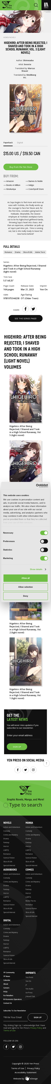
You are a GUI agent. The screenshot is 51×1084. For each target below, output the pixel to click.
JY (26, 985)
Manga (29, 822)
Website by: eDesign (25, 1078)
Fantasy (6, 842)
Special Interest (9, 865)
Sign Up (38, 1017)
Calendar (6, 980)
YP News (6, 976)
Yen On (28, 981)
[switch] (44, 541)
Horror (6, 846)
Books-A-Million (13, 185)
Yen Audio (29, 989)
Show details (36, 569)
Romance (8, 252)
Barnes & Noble (35, 181)
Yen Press (29, 977)
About (5, 984)
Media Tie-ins (31, 901)
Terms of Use (9, 1030)
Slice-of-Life (27, 252)
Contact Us (7, 1003)
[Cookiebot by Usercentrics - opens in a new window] (36, 485)
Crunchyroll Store (36, 189)
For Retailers (8, 995)
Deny (25, 596)
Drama (17, 252)
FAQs (5, 991)
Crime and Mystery (10, 835)
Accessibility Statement (25, 1072)
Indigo (31, 185)
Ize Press (29, 992)
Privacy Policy (36, 1028)
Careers (6, 988)
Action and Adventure (11, 827)
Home (5, 37)
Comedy (6, 831)
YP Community (9, 972)
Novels (13, 37)
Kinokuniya (11, 189)
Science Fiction (9, 858)
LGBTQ (6, 850)
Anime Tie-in (40, 252)
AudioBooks (10, 869)
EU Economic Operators (12, 999)
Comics (30, 869)
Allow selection (25, 587)
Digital (7, 920)
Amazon (10, 181)
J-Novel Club (30, 996)
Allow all (25, 578)
